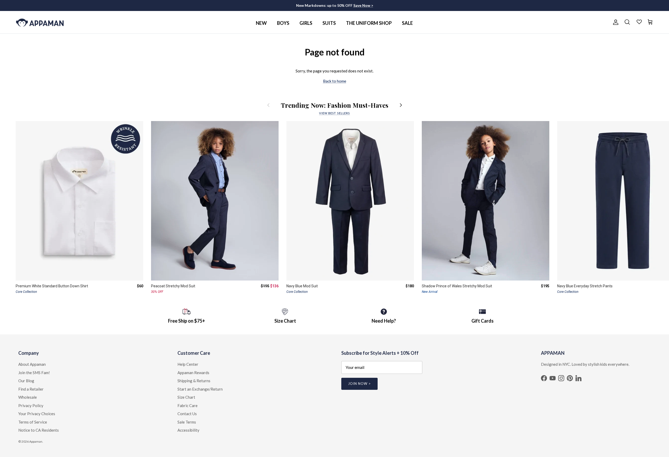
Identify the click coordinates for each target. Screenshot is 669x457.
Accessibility (188, 430)
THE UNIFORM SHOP (369, 23)
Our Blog (26, 380)
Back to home (334, 81)
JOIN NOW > (359, 383)
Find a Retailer (31, 389)
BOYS (283, 23)
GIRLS (305, 23)
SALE (407, 23)
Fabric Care (187, 405)
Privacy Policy (30, 405)
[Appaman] (40, 22)
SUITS (329, 23)
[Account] (614, 22)
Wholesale (27, 397)
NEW (261, 23)
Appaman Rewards (193, 372)
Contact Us (187, 413)
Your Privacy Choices (36, 413)
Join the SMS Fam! (34, 372)
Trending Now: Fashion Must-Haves (334, 105)
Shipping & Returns (193, 380)
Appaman (35, 441)
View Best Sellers (334, 113)
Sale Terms (186, 422)
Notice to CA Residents (38, 430)
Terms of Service (32, 422)
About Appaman (32, 364)
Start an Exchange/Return (200, 389)
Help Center (187, 364)
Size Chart (186, 397)
